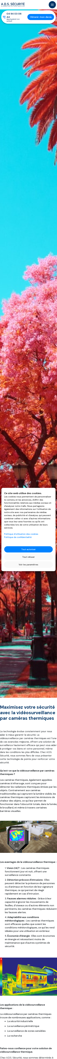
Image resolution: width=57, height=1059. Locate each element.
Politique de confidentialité (18, 537)
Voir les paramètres (28, 564)
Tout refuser (28, 557)
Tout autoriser (28, 549)
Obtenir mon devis (41, 17)
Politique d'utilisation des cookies (21, 534)
